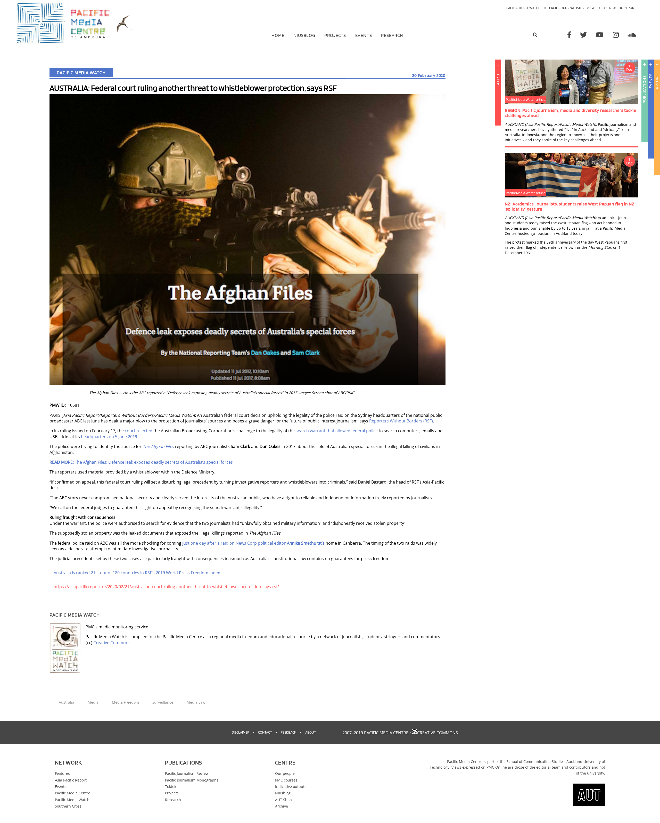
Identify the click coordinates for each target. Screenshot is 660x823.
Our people (285, 773)
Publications (644, 89)
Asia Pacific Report (620, 8)
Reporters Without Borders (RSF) (401, 421)
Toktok (170, 786)
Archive (281, 806)
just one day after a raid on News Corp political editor (253, 543)
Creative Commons (111, 642)
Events (363, 35)
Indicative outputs (290, 786)
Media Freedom (125, 702)
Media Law (196, 702)
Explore (656, 83)
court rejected (138, 431)
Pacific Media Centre (72, 793)
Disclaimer (240, 732)
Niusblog (304, 35)
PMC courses (286, 780)
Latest (498, 80)
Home (277, 35)
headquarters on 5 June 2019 (109, 436)
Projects (335, 35)
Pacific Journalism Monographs (191, 780)
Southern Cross (68, 806)
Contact (265, 732)
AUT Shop (283, 799)
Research (392, 35)
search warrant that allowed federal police (337, 431)
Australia (66, 702)
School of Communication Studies (536, 761)
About (310, 732)
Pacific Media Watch (523, 8)
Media (93, 702)
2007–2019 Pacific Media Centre (375, 733)
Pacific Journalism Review (572, 8)
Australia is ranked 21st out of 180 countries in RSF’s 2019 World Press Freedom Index (137, 573)
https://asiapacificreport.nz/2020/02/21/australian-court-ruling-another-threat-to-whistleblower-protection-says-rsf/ (166, 586)
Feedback (288, 732)
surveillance (162, 702)
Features (62, 773)
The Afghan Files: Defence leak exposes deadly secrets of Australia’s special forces (141, 462)
